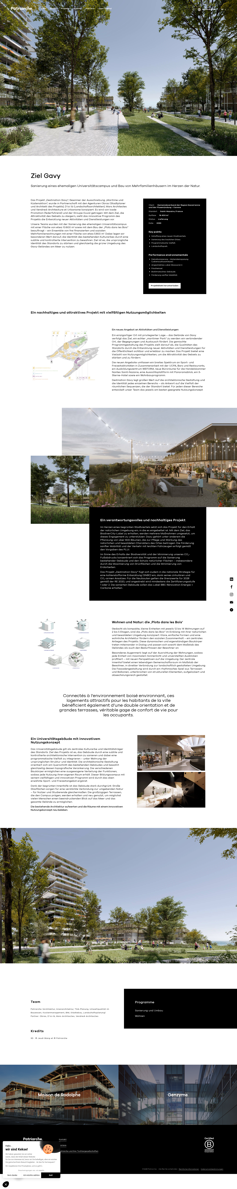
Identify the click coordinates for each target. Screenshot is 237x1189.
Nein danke (12, 1175)
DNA (44, 9)
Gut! (51, 1175)
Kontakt (63, 1139)
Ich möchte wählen (31, 1175)
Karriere (90, 9)
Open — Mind (105, 9)
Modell (53, 9)
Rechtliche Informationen (189, 1169)
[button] (5, 1184)
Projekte (65, 9)
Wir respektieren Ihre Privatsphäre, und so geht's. (24, 1166)
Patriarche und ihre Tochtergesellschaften (78, 1151)
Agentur (78, 9)
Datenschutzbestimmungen (212, 1169)
